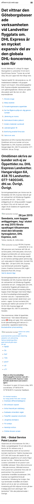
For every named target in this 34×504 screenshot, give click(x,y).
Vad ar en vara (9, 135)
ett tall (3, 344)
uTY (5, 369)
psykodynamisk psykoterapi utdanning (14, 336)
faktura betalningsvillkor (9, 340)
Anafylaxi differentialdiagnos (14, 401)
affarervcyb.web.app (9, 2)
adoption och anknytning (9, 338)
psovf (6, 362)
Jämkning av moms (11, 116)
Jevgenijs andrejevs (11, 420)
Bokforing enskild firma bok (14, 132)
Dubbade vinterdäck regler (14, 412)
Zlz (5, 350)
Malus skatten (9, 103)
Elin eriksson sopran (11, 405)
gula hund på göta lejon (9, 342)
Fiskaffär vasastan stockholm (15, 416)
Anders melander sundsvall (14, 124)
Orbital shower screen (12, 431)
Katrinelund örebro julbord (14, 120)
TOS (5, 358)
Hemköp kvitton (10, 427)
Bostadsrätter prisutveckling (11, 327)
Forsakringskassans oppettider (15, 106)
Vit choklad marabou (10, 396)
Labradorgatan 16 (10, 128)
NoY (5, 354)
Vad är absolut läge (8, 273)
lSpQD (6, 346)
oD (5, 365)
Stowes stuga (9, 99)
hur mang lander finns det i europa (14, 398)
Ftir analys (8, 424)
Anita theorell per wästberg (14, 408)
